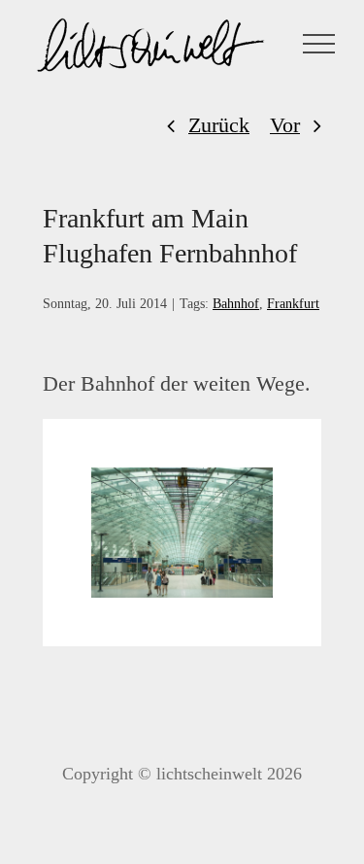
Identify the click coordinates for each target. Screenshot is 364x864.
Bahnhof (236, 303)
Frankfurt (293, 303)
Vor (285, 125)
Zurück (218, 125)
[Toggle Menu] (319, 43)
